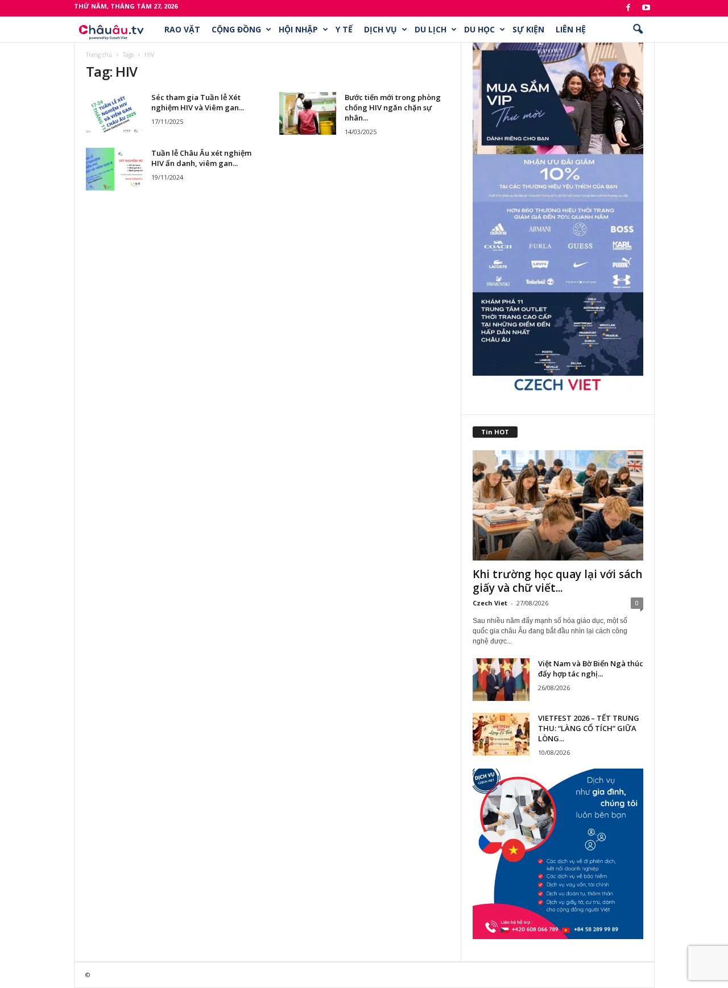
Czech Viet (490, 603)
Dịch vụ (380, 29)
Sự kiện (528, 29)
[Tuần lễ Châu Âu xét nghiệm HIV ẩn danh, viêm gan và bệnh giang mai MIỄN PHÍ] (114, 169)
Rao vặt (182, 29)
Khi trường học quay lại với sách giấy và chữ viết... (557, 581)
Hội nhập (298, 29)
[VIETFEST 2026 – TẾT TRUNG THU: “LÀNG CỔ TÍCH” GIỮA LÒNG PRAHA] (501, 734)
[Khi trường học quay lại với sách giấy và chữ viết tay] (558, 505)
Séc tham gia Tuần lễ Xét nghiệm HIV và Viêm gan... (197, 102)
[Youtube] (646, 8)
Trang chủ (99, 55)
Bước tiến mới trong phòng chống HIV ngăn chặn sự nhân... (393, 107)
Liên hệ (571, 29)
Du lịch (430, 29)
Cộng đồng (236, 29)
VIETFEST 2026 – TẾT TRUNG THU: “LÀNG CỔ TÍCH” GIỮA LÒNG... (588, 728)
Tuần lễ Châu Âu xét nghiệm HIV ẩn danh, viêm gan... (201, 158)
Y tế (344, 29)
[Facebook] (628, 8)
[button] (637, 29)
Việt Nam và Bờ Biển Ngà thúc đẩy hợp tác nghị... (590, 668)
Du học (479, 29)
